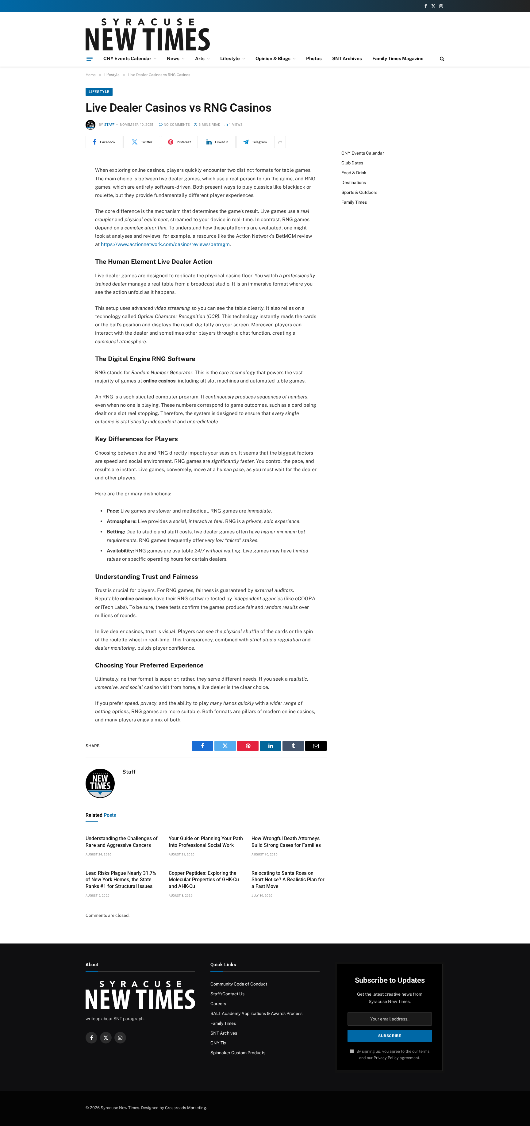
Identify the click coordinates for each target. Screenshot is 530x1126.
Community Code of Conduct (238, 984)
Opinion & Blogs (272, 58)
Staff (109, 125)
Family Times (354, 202)
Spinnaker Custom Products (237, 1052)
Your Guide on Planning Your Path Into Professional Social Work (206, 842)
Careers (218, 1003)
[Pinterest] (64, 233)
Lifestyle (230, 58)
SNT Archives (347, 58)
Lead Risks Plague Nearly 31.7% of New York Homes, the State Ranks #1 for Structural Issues (121, 880)
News (173, 58)
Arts (200, 58)
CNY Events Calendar (127, 58)
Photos (314, 58)
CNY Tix (218, 1042)
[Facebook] (64, 186)
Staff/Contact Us (227, 993)
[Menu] (89, 58)
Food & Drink (354, 172)
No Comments (177, 125)
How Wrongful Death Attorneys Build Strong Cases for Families (286, 842)
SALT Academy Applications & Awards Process (256, 1013)
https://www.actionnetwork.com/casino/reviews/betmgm (165, 244)
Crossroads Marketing (185, 1107)
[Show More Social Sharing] (280, 142)
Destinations (353, 182)
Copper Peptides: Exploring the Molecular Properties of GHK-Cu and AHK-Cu (204, 880)
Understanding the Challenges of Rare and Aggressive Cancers (122, 842)
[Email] (64, 249)
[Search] (441, 59)
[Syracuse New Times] (148, 34)
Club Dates (352, 162)
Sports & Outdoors (359, 192)
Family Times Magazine (398, 58)
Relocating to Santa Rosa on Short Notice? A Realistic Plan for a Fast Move (288, 880)
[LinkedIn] (64, 218)
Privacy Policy (386, 1057)
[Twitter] (64, 202)
